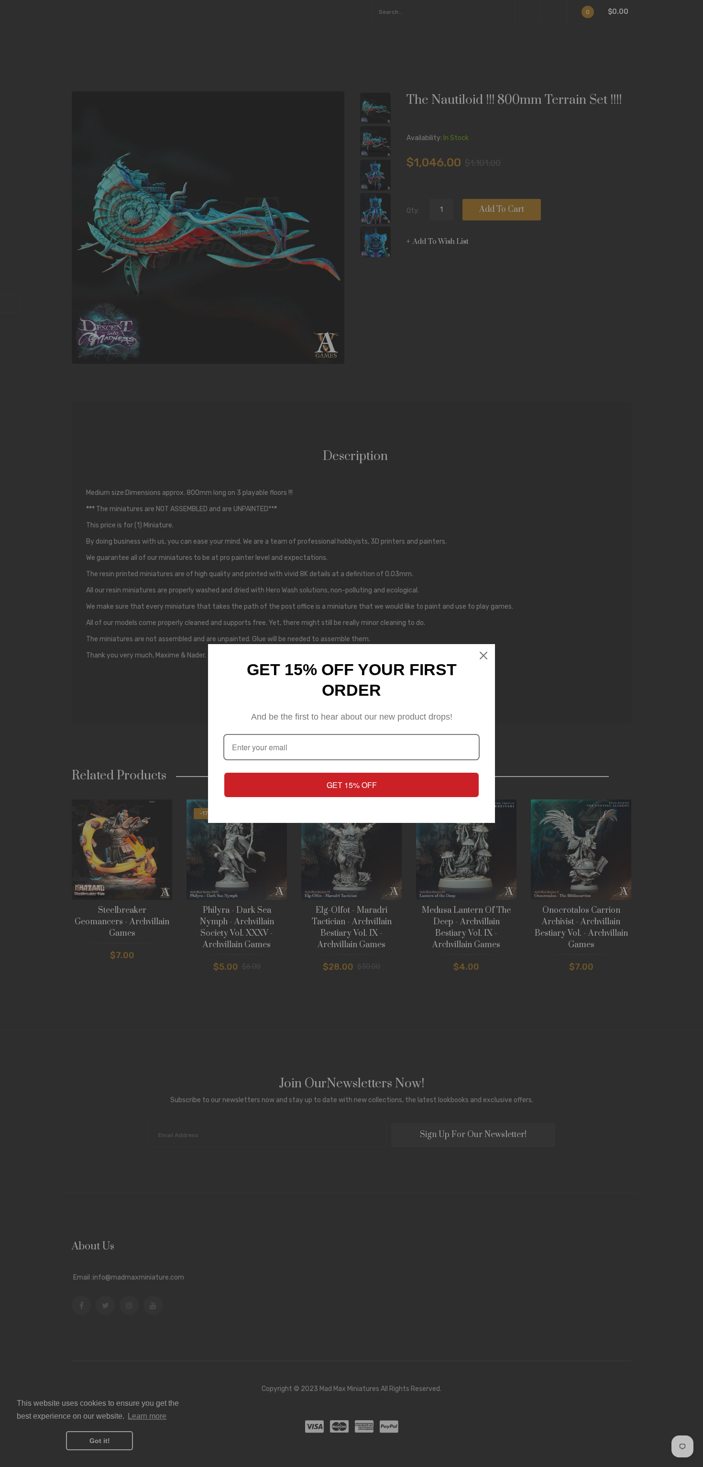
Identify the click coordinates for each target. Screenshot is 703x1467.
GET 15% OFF (352, 784)
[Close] (483, 655)
